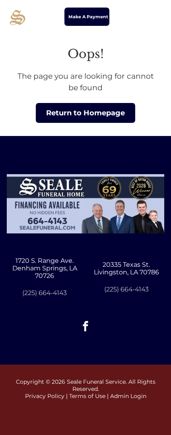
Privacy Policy (44, 396)
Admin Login (128, 396)
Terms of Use (87, 396)
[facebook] (85, 327)
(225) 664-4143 (44, 293)
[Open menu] (155, 17)
